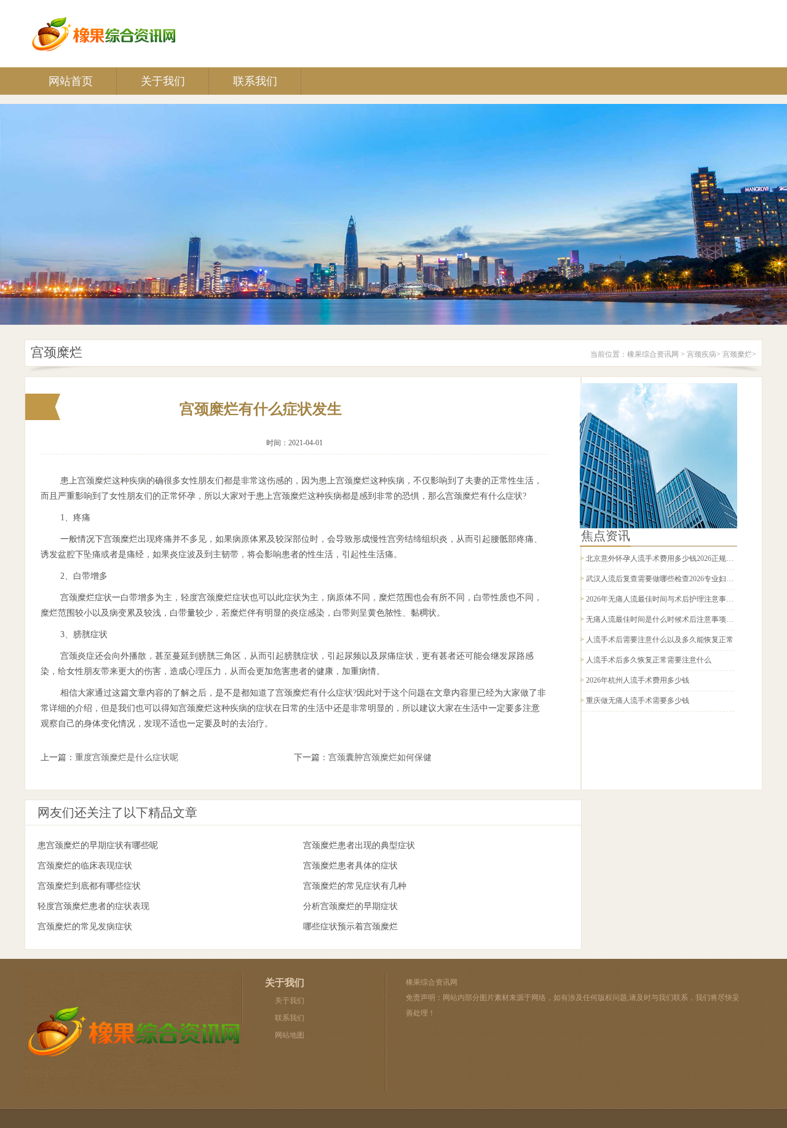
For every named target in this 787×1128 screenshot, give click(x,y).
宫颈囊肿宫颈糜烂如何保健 (380, 757)
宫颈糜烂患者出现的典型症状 (359, 845)
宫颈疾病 (701, 354)
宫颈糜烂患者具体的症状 (350, 865)
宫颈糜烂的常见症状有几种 (354, 886)
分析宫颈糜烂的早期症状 (350, 906)
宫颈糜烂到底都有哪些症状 (89, 886)
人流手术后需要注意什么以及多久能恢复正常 (660, 639)
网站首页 (71, 81)
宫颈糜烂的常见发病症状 (85, 926)
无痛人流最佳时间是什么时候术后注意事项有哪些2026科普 (682, 619)
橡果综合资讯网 (653, 354)
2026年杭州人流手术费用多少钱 (637, 680)
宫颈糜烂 (737, 354)
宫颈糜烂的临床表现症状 (85, 865)
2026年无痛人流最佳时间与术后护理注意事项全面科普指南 (682, 599)
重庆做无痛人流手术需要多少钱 (637, 700)
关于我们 (163, 81)
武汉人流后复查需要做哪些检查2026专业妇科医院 (667, 578)
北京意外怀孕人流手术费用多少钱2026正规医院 (663, 558)
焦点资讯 (605, 535)
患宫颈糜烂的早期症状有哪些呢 (98, 845)
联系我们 (255, 81)
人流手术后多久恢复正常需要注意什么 (648, 660)
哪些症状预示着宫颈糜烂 (350, 926)
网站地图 (289, 1035)
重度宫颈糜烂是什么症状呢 (126, 757)
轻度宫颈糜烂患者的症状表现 (93, 906)
